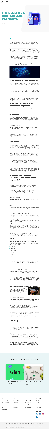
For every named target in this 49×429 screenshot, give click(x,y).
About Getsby (39, 400)
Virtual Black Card (5, 402)
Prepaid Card (4, 409)
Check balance (16, 402)
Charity (14, 405)
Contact (37, 402)
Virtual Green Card (5, 400)
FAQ (37, 405)
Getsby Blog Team (14, 38)
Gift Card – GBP (28, 402)
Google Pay (26, 265)
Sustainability (15, 407)
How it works (4, 405)
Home (3, 22)
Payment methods (5, 404)
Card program (27, 404)
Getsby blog (38, 407)
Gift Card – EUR (28, 400)
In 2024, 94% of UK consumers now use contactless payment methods (22, 48)
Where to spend (16, 404)
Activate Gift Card (16, 400)
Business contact (28, 407)
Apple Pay (20, 265)
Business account (28, 405)
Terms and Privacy (39, 404)
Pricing (3, 407)
